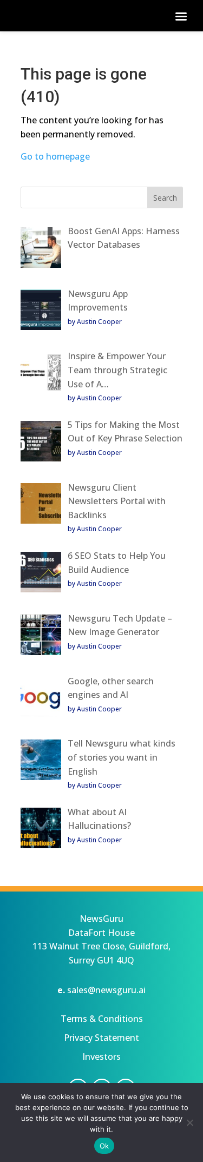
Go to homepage (55, 156)
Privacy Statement (101, 1038)
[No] (189, 1122)
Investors (101, 1056)
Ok (104, 1145)
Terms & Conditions (102, 1019)
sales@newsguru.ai (106, 990)
